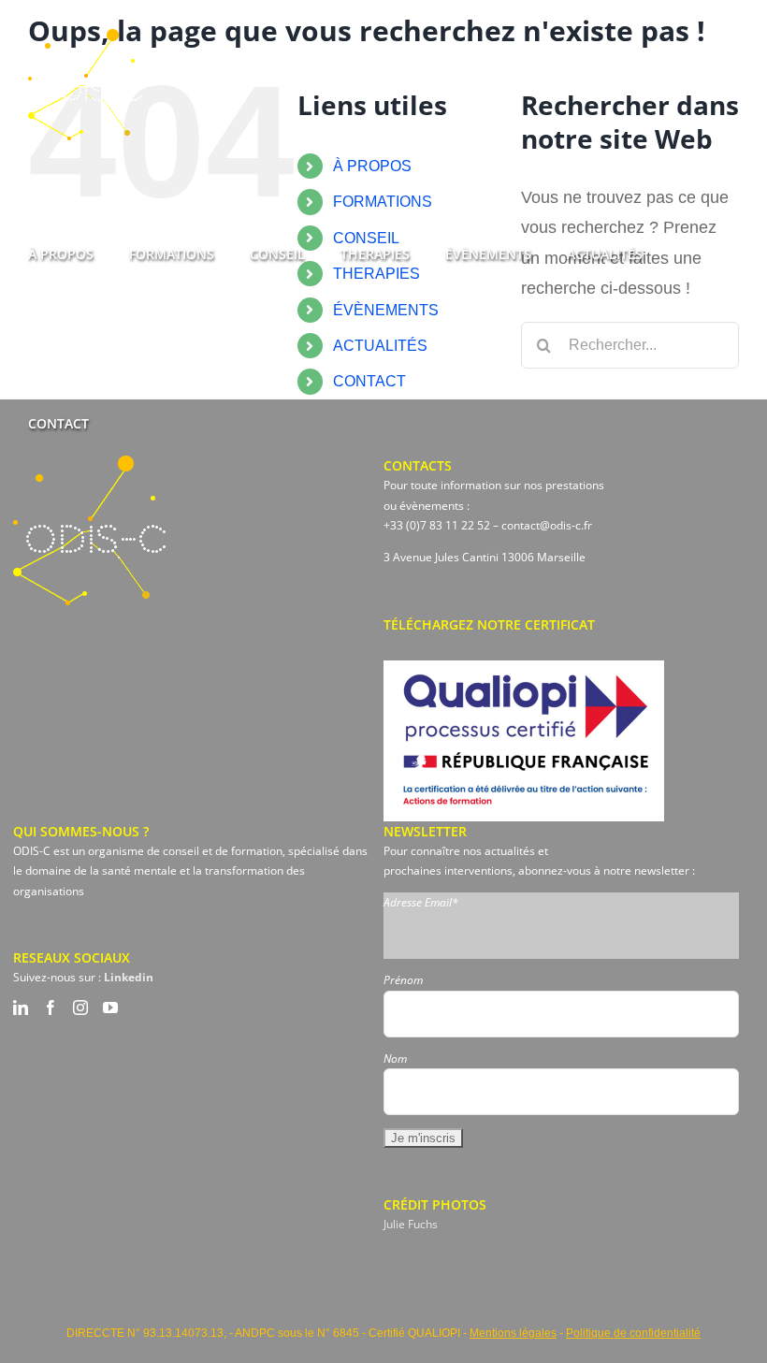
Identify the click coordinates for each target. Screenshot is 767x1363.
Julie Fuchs (411, 1224)
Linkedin (128, 977)
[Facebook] (50, 1007)
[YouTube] (110, 1007)
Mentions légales (513, 1333)
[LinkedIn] (20, 1007)
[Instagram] (80, 1007)
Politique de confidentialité (633, 1333)
